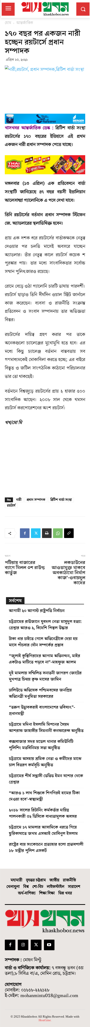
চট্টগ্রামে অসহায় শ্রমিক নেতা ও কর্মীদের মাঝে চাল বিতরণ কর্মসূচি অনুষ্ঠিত (45, 762)
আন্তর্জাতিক (24, 23)
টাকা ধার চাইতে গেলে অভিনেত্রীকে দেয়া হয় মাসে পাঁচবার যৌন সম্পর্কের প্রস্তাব (43, 642)
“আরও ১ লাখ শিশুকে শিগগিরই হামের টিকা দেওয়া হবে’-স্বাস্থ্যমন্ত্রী (44, 796)
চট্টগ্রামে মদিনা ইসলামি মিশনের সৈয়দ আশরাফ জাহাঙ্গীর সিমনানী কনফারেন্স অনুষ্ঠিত (46, 727)
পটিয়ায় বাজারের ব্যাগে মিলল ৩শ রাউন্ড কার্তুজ (25, 567)
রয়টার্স (11, 505)
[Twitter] (36, 533)
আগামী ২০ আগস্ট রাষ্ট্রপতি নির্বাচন (37, 611)
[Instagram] (23, 945)
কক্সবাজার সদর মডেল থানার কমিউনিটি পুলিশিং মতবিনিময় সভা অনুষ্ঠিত (41, 745)
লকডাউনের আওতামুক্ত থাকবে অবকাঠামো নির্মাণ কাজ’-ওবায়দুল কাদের (68, 573)
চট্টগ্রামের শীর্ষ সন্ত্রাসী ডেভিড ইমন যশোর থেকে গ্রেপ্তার (46, 779)
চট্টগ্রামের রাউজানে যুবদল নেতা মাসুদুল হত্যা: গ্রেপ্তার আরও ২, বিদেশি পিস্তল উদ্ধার (45, 625)
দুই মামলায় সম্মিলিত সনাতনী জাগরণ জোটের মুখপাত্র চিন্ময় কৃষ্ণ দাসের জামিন (45, 676)
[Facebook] (25, 533)
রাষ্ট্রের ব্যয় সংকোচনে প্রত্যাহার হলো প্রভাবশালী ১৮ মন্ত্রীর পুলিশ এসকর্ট (46, 847)
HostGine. (45, 1020)
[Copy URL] (69, 533)
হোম (8, 23)
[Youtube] (49, 945)
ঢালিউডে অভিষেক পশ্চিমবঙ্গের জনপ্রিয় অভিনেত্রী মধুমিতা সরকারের (40, 693)
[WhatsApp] (58, 533)
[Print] (47, 533)
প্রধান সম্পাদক (36, 499)
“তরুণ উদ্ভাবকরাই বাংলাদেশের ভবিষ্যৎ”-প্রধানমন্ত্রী (42, 710)
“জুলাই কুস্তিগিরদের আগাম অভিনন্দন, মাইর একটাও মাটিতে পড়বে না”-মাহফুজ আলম (44, 659)
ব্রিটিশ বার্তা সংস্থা (61, 499)
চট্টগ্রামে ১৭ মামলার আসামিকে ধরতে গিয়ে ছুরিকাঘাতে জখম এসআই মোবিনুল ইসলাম (43, 830)
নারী (18, 499)
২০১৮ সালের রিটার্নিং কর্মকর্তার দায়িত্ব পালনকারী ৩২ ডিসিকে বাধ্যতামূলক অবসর (43, 813)
